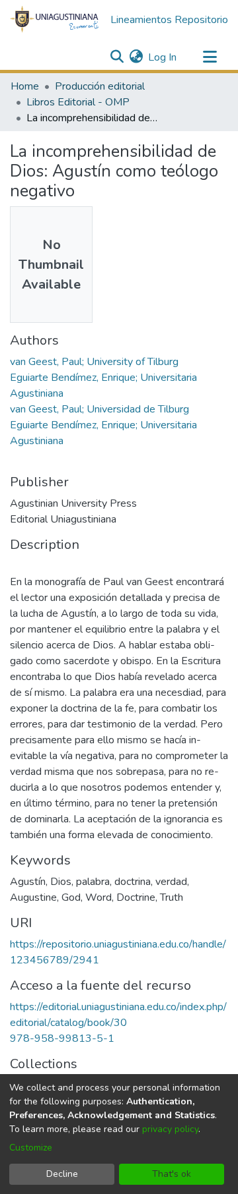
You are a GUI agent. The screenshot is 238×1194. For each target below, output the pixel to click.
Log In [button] (163, 57)
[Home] (55, 19)
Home (25, 86)
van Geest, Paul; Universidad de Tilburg (99, 409)
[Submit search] (116, 57)
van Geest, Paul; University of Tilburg (94, 362)
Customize (30, 1147)
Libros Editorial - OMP (78, 102)
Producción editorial (100, 86)
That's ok (171, 1174)
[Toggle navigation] (209, 57)
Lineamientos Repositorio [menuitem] (169, 20)
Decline (62, 1174)
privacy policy (170, 1129)
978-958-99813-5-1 (62, 1038)
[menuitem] (136, 57)
